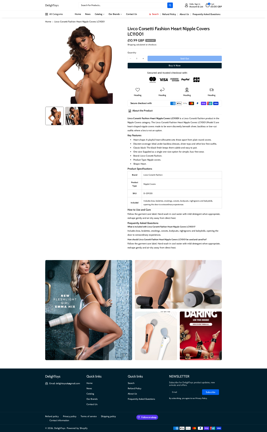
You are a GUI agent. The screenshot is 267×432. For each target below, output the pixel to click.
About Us (132, 393)
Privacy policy (69, 416)
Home (48, 21)
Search (131, 383)
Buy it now (175, 65)
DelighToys (59, 428)
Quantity (132, 52)
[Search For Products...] (170, 5)
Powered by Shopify (77, 428)
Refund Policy (134, 388)
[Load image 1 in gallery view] (54, 116)
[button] (214, 5)
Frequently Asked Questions (141, 399)
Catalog (98, 14)
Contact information (59, 420)
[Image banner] (88, 310)
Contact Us (91, 404)
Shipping (132, 44)
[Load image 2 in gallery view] (74, 116)
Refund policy (52, 416)
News (89, 388)
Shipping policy (108, 416)
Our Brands (114, 14)
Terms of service (89, 416)
